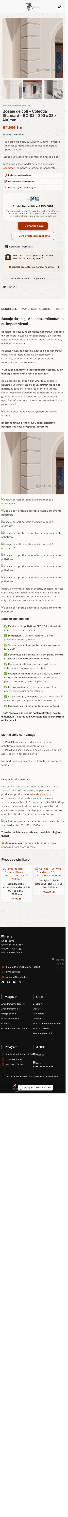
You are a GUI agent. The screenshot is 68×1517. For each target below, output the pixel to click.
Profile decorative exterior (16, 106)
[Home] (12, 944)
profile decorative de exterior (32, 794)
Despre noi (38, 1004)
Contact (37, 1018)
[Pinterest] (14, 982)
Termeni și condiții (42, 1033)
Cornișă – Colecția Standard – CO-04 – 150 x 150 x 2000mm (49, 884)
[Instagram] (8, 982)
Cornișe (5, 1023)
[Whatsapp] (20, 982)
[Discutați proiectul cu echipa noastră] (58, 267)
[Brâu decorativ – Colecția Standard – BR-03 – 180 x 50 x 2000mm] (16, 874)
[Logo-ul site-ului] (32, 6)
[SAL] (45, 1064)
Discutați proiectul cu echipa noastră (31, 266)
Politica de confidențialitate (47, 1023)
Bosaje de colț (8, 1013)
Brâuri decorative (10, 1018)
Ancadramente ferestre (13, 1004)
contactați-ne (11, 167)
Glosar (36, 1009)
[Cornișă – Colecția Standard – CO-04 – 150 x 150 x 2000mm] (49, 872)
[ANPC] (45, 1055)
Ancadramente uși (10, 1009)
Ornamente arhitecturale (14, 1028)
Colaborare (38, 1013)
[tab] (9, 308)
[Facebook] (2, 982)
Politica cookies (41, 1028)
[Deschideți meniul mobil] (4, 6)
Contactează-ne (41, 716)
